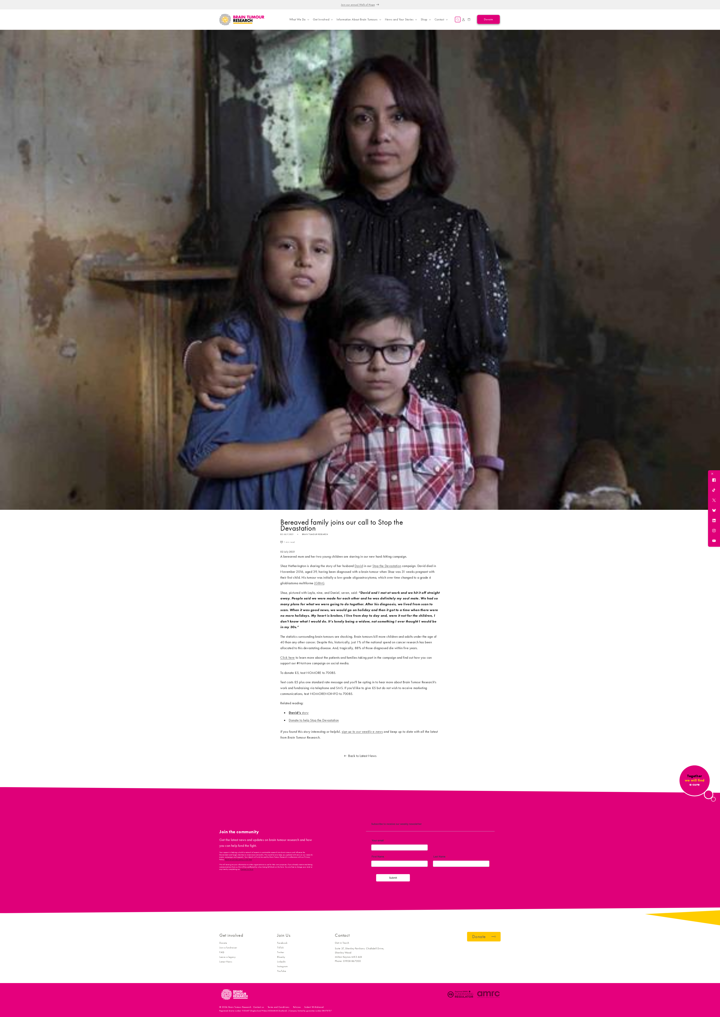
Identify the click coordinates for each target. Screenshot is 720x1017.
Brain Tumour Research (239, 1007)
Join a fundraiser (228, 947)
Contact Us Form (247, 869)
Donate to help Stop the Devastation (314, 720)
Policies (297, 1007)
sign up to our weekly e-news (362, 732)
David (359, 566)
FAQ (221, 952)
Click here (287, 658)
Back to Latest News (362, 756)
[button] (299, 19)
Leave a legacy (227, 957)
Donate (223, 942)
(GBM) (319, 583)
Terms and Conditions (278, 1007)
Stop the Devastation (386, 566)
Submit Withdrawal (314, 1007)
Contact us (258, 1007)
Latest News (225, 961)
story (299, 713)
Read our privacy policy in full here (238, 859)
